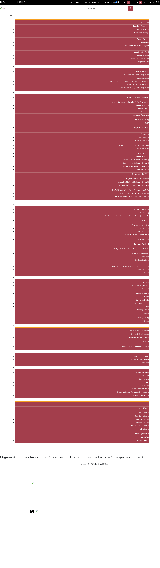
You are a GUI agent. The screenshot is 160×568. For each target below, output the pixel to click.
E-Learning (144, 213)
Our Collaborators (141, 326)
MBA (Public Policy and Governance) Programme (129, 81)
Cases (147, 306)
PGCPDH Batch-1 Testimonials (137, 235)
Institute (145, 18)
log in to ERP (143, 62)
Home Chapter (143, 413)
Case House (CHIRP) (141, 318)
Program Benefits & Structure (137, 179)
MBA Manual (144, 137)
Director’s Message (141, 33)
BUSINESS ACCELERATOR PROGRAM (133, 193)
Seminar (146, 313)
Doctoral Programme (121, 501)
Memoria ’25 (144, 437)
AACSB (146, 342)
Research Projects (142, 303)
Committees (144, 36)
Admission (144, 66)
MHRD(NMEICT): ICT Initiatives (107, 512)
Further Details (143, 169)
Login (146, 321)
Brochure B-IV (143, 231)
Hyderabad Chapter (141, 422)
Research (145, 289)
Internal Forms (105, 495)
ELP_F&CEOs (143, 239)
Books (146, 297)
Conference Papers (142, 293)
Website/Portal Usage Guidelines (122, 549)
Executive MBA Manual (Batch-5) (136, 166)
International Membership (139, 337)
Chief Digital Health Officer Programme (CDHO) (130, 249)
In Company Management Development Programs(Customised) (141, 494)
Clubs (147, 382)
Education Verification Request (137, 46)
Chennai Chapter (142, 419)
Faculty (146, 282)
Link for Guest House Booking (106, 521)
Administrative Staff (141, 52)
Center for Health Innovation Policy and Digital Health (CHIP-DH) (123, 216)
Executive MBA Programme (138, 84)
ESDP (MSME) (143, 269)
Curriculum (144, 131)
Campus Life (144, 379)
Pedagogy (145, 134)
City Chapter (144, 408)
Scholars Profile (142, 109)
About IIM (145, 23)
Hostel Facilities (142, 372)
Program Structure (142, 105)
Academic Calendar (141, 141)
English (151, 2)
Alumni (145, 400)
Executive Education (140, 204)
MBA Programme (142, 78)
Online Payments (106, 525)
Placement (144, 351)
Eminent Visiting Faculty (139, 286)
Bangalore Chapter (142, 416)
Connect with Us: (142, 440)
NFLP (146, 273)
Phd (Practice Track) (122, 496)
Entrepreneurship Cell (140, 395)
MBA (147, 123)
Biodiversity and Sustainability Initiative (133, 392)
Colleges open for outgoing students (135, 346)
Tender (102, 535)
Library (103, 503)
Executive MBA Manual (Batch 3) (136, 160)
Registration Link (142, 260)
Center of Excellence (140, 201)
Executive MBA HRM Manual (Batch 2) (133, 185)
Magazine (145, 49)
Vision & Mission (142, 29)
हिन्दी (157, 2)
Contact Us (104, 491)
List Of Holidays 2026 (106, 507)
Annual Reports (143, 39)
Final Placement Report (140, 359)
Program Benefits (142, 153)
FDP (136, 507)
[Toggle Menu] (11, 15)
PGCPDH (145, 220)
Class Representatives (140, 389)
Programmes (143, 92)
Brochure (145, 257)
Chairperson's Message (140, 405)
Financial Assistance (141, 115)
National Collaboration (140, 334)
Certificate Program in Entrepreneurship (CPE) (130, 266)
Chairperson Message (141, 356)
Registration (144, 228)
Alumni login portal (141, 434)
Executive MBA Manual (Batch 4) (136, 163)
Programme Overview (140, 225)
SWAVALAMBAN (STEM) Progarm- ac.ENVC (130, 190)
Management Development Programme (139, 502)
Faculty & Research (140, 277)
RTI (101, 532)
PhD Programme (142, 71)
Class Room (144, 376)
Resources (145, 112)
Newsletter (145, 42)
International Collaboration (138, 331)
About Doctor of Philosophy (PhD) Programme (130, 102)
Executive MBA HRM (140, 174)
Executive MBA (143, 149)
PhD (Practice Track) (140, 120)
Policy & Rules (143, 55)
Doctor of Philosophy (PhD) (138, 97)
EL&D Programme (141, 209)
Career (102, 488)
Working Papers (143, 310)
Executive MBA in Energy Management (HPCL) (130, 196)
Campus (145, 367)
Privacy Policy (105, 528)
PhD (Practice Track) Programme (136, 75)
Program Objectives (141, 128)
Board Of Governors (141, 26)
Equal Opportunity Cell (140, 58)
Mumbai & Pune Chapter (139, 426)
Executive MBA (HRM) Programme (135, 88)
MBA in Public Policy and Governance (134, 145)
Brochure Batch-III (141, 244)
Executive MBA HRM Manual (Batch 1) (133, 182)
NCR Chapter (144, 429)
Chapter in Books (142, 300)
